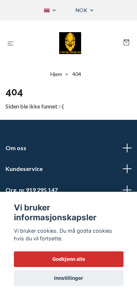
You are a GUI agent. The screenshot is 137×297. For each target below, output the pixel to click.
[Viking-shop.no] (70, 43)
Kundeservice (24, 168)
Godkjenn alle (68, 259)
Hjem (56, 74)
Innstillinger (68, 278)
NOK (82, 10)
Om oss (15, 147)
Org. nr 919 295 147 (31, 189)
